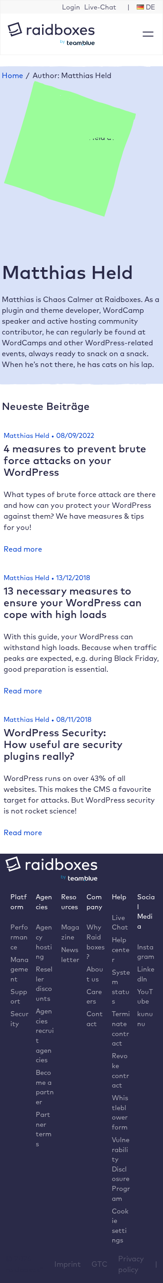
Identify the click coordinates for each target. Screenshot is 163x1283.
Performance (19, 937)
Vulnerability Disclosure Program (121, 1169)
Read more (23, 549)
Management (19, 969)
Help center (120, 949)
